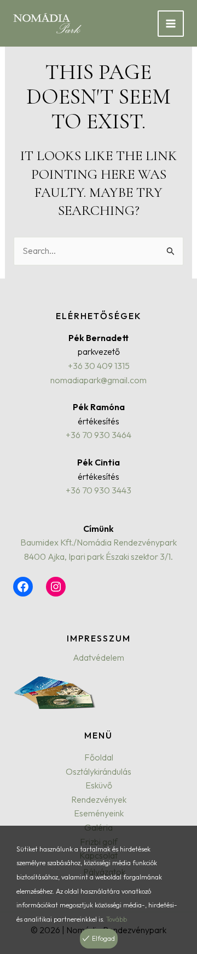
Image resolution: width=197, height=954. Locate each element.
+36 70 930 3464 (98, 434)
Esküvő (98, 785)
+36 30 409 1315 (99, 365)
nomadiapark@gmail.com (98, 379)
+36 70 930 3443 (98, 490)
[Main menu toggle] (171, 23)
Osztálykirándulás (98, 771)
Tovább (116, 919)
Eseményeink (99, 813)
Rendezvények (98, 799)
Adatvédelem (98, 657)
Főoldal (98, 757)
